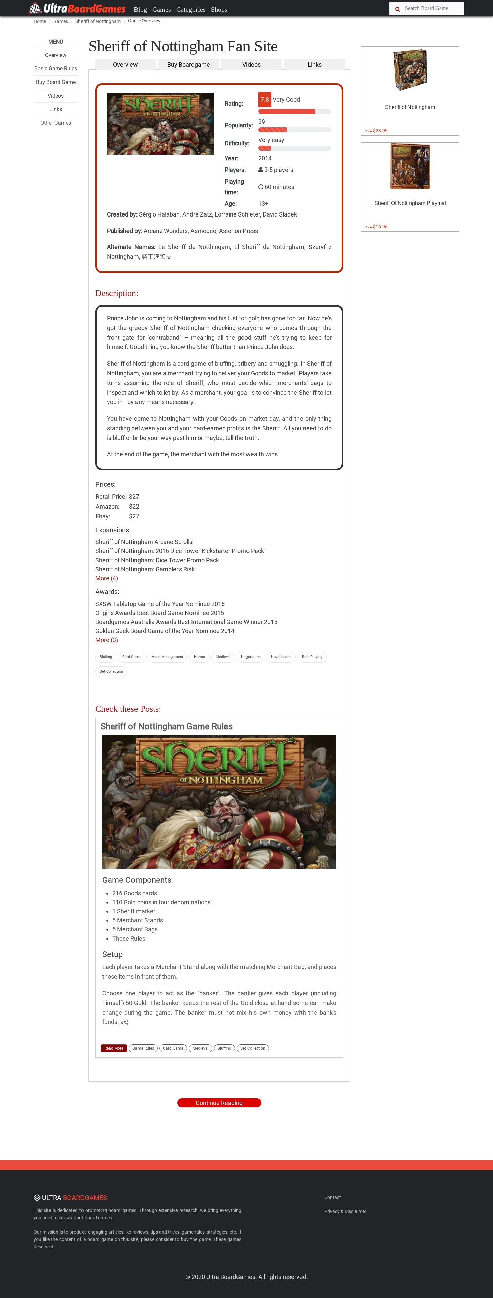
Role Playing (312, 657)
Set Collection (111, 671)
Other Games (55, 122)
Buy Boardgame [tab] (188, 64)
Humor (199, 657)
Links (55, 109)
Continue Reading (219, 1102)
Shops (219, 9)
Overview (55, 55)
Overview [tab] (125, 64)
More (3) (106, 639)
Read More (113, 1048)
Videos (56, 96)
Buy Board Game (56, 82)
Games (161, 9)
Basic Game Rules (55, 68)
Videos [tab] (251, 64)
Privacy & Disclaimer (345, 1211)
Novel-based (281, 657)
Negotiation (251, 657)
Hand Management (167, 657)
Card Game (131, 657)
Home (40, 21)
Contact (332, 1197)
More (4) (106, 578)
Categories (191, 9)
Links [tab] (315, 64)
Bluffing (106, 657)
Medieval (223, 657)
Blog (140, 9)
